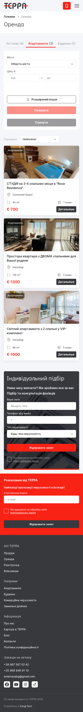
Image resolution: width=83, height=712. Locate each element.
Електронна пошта (15, 492)
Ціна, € (11, 71)
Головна (9, 16)
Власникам (11, 571)
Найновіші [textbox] (29, 139)
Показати (41, 110)
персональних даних (26, 460)
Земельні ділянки (15, 606)
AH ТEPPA (11, 546)
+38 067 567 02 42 (16, 664)
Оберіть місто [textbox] (20, 63)
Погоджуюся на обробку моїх (31, 457)
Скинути (41, 122)
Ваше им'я (13, 399)
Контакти (10, 641)
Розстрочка (11, 565)
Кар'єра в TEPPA (15, 629)
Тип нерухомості (17, 427)
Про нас (9, 623)
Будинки (9, 594)
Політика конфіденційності (21, 647)
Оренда (9, 559)
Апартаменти (12, 588)
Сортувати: (10, 139)
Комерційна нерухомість (20, 600)
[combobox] (41, 64)
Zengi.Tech (26, 706)
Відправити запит (42, 447)
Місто (10, 57)
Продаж (9, 553)
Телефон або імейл (19, 413)
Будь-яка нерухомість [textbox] (26, 433)
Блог (7, 635)
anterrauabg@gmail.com (19, 676)
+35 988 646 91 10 (16, 670)
